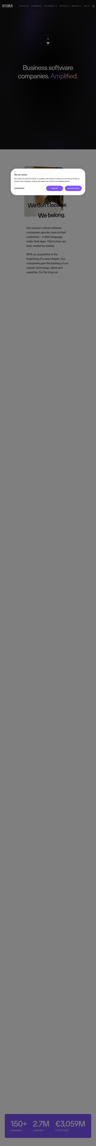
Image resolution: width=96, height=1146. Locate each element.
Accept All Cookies (73, 188)
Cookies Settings (19, 188)
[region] (48, 181)
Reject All (55, 188)
